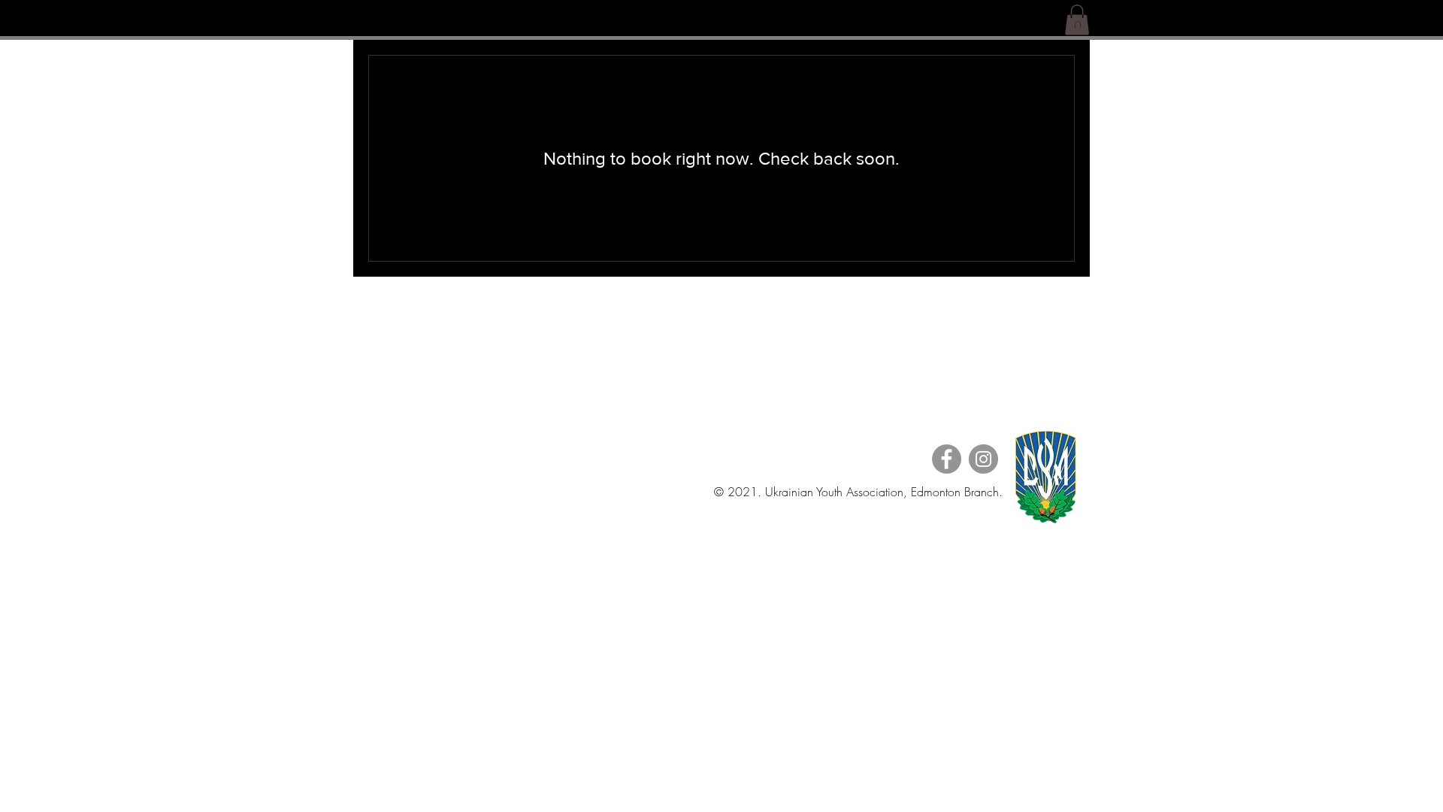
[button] (1077, 20)
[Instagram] (983, 459)
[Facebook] (946, 459)
